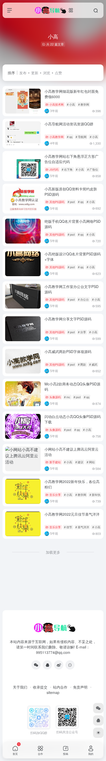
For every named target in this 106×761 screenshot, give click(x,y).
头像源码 (55, 397)
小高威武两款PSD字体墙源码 (68, 351)
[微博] (58, 665)
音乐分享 (55, 495)
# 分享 (82, 332)
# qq (69, 137)
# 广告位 (92, 169)
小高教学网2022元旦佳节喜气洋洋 (72, 514)
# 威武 (93, 364)
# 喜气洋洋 (82, 527)
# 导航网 (81, 137)
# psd (71, 202)
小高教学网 (56, 137)
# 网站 (91, 462)
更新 (34, 72)
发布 (22, 72)
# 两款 (82, 364)
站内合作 (60, 687)
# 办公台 (83, 299)
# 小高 (71, 104)
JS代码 (53, 169)
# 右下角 (67, 169)
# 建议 (79, 462)
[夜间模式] (98, 733)
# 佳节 (68, 527)
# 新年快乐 (96, 495)
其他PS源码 (56, 202)
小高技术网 (56, 104)
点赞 (58, 72)
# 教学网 (83, 104)
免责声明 (80, 687)
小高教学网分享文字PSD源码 (68, 318)
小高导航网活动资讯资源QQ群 (69, 123)
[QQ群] (70, 665)
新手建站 (55, 462)
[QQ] (47, 665)
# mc (67, 397)
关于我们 (20, 687)
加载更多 (53, 552)
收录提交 (40, 687)
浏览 (46, 72)
